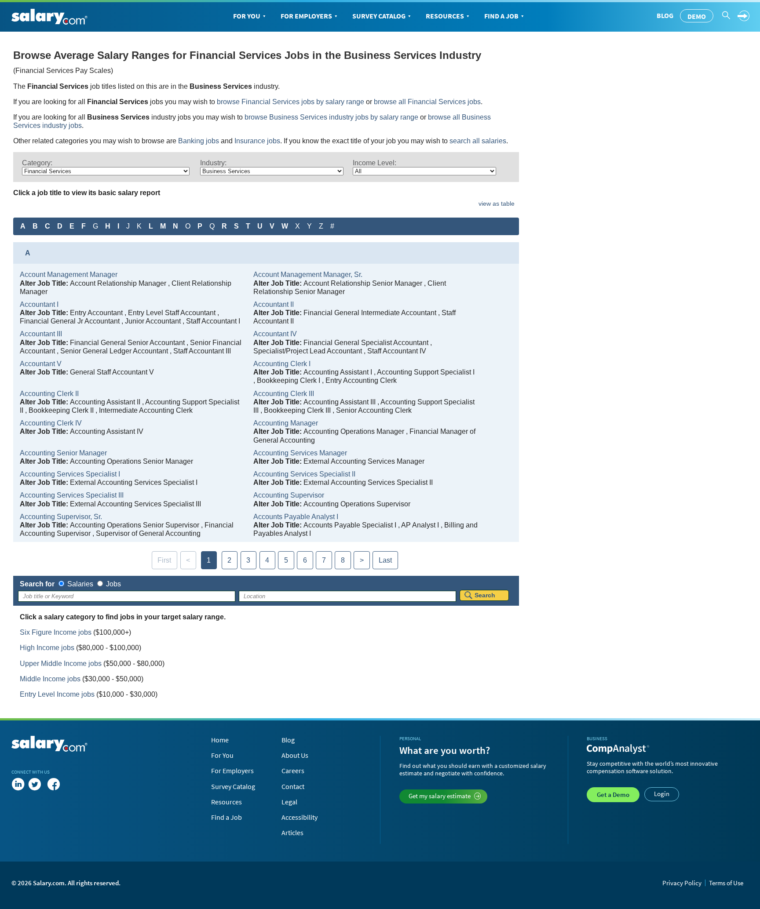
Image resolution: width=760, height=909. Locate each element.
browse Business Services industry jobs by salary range (331, 117)
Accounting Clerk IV (51, 423)
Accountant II (273, 304)
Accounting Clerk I (282, 363)
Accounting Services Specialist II (304, 474)
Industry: (213, 163)
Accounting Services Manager (300, 453)
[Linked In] (18, 784)
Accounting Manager (285, 423)
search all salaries (477, 141)
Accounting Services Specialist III (72, 495)
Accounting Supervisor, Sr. (61, 516)
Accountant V (41, 363)
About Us (294, 755)
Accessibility (299, 817)
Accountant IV (275, 334)
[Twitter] (36, 784)
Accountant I (39, 304)
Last (385, 560)
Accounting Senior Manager (63, 453)
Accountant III (41, 334)
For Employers (306, 15)
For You (246, 15)
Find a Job (501, 15)
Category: (37, 163)
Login (661, 793)
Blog (665, 15)
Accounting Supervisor (288, 495)
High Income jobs (47, 647)
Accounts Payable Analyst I (295, 516)
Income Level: (374, 163)
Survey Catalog (379, 15)
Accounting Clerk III (283, 393)
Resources (445, 15)
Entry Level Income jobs (57, 694)
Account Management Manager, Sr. (307, 274)
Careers (292, 770)
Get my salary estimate (440, 796)
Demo (696, 16)
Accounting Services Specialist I (70, 474)
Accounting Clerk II (49, 393)
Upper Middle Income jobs (61, 663)
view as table (497, 203)
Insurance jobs (257, 141)
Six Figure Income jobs (55, 632)
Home (220, 739)
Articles (292, 832)
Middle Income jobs (50, 679)
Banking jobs (198, 141)
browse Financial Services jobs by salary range (290, 101)
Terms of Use (726, 883)
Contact (292, 786)
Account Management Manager (68, 274)
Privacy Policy (682, 883)
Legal (289, 801)
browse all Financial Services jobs (427, 101)
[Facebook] (53, 784)
